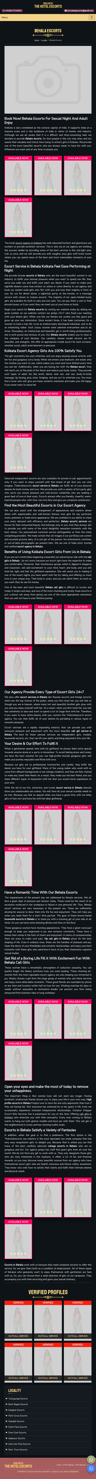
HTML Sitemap (68, 1465)
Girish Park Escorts (17, 1426)
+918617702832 (13, 10)
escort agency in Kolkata (29, 243)
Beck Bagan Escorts (18, 1404)
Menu (5, 17)
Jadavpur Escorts (16, 1438)
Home (36, 40)
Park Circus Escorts (18, 1415)
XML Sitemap (80, 1465)
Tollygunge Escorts (18, 1398)
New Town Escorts (18, 1449)
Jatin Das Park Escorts (19, 1443)
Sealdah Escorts (16, 1421)
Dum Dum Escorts (17, 1432)
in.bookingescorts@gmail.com (80, 10)
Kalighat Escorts (16, 1410)
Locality (44, 40)
